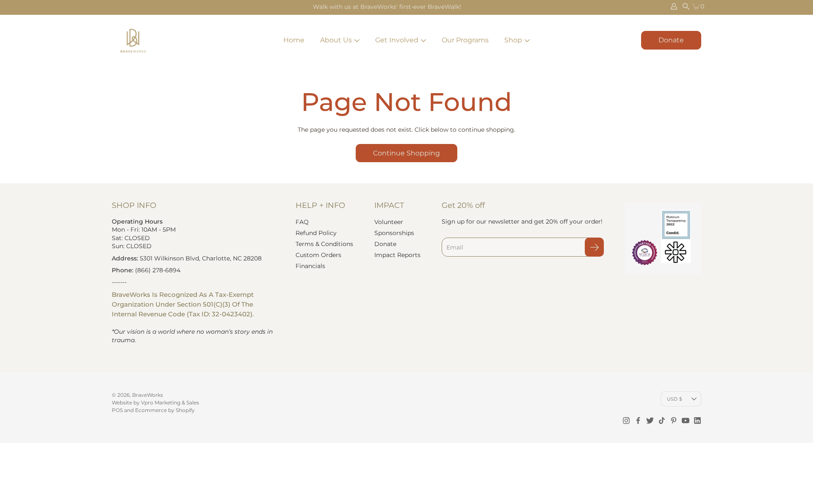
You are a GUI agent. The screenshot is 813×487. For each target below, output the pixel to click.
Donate (671, 40)
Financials (310, 266)
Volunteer (388, 222)
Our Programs (465, 40)
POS (117, 410)
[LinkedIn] (697, 420)
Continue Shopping (406, 153)
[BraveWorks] (133, 40)
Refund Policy (316, 233)
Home (293, 40)
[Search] (686, 6)
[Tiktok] (662, 420)
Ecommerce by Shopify (165, 410)
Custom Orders (318, 255)
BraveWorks (147, 395)
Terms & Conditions (324, 244)
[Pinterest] (674, 420)
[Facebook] (638, 420)
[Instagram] (626, 420)
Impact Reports (397, 255)
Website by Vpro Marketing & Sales (155, 402)
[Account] (674, 6)
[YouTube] (685, 420)
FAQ (302, 222)
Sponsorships (394, 233)
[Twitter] (650, 420)
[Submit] (594, 247)
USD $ (674, 399)
